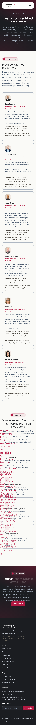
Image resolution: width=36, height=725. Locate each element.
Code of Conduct (8, 683)
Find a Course (6, 652)
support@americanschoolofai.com (13, 691)
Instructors (6, 655)
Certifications (6, 649)
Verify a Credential (8, 661)
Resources (5, 665)
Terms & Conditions (8, 679)
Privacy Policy (6, 676)
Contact (5, 668)
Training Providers (8, 658)
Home (13, 13)
